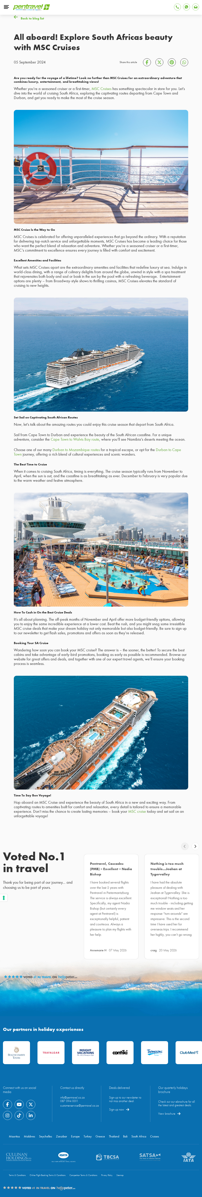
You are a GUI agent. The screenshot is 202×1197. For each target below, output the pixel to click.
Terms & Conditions (17, 1175)
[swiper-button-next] (195, 846)
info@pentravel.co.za (72, 1097)
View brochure (166, 1113)
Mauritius (14, 1136)
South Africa (138, 1136)
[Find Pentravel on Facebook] (7, 1104)
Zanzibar (61, 1136)
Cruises (154, 1136)
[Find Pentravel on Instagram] (7, 1115)
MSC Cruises (101, 88)
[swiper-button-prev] (185, 846)
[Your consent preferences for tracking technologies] (3, 898)
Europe (75, 1136)
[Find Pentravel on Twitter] (30, 1104)
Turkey (88, 1136)
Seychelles (45, 1136)
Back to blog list (32, 18)
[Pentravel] (31, 9)
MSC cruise (137, 811)
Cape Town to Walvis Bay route (75, 439)
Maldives (29, 1136)
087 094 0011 (69, 1101)
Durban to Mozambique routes (76, 450)
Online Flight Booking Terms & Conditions (47, 1175)
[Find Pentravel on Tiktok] (19, 1115)
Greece (100, 1136)
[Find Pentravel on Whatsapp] (186, 7)
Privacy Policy (106, 1175)
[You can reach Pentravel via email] (195, 7)
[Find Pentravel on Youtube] (19, 1104)
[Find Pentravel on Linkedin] (30, 1115)
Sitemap (119, 1175)
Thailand (114, 1136)
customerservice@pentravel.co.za (79, 1105)
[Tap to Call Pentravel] (177, 7)
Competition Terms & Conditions (83, 1175)
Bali (125, 1136)
